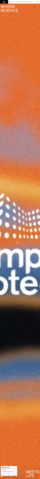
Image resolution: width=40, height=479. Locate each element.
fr (37, 1)
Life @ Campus (24, 1)
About (32, 1)
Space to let (28, 1)
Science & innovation (12, 1)
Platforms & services (18, 1)
